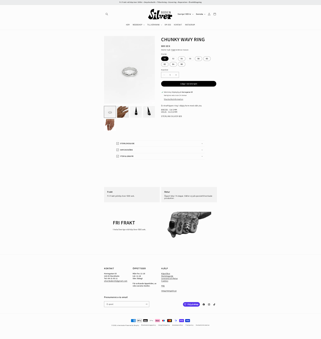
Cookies (164, 281)
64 (173, 64)
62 (165, 64)
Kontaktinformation (203, 325)
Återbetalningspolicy (148, 325)
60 (207, 59)
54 (182, 59)
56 (191, 59)
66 (182, 64)
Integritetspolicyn (169, 291)
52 (174, 59)
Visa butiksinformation (173, 99)
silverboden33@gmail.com (115, 281)
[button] (107, 14)
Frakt (173, 50)
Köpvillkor (165, 273)
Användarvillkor (177, 325)
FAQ (163, 286)
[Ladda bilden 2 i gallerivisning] (123, 112)
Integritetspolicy (164, 325)
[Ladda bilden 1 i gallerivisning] (110, 112)
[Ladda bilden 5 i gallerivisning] (110, 125)
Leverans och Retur (169, 278)
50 (165, 59)
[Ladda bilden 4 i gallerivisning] (149, 112)
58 (198, 59)
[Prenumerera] (146, 304)
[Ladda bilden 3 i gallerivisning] (136, 112)
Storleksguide (167, 276)
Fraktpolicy (189, 325)
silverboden (121, 325)
